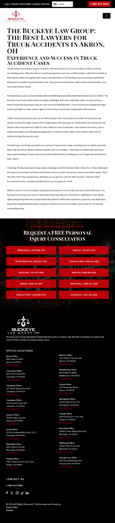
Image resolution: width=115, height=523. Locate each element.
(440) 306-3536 (66, 364)
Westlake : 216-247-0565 (31, 272)
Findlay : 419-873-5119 (84, 250)
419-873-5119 (12, 467)
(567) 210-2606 (13, 453)
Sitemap (9, 510)
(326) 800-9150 (66, 378)
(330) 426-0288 (13, 365)
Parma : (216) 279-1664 (31, 283)
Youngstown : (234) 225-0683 (84, 261)
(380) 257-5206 (66, 452)
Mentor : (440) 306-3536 (84, 272)
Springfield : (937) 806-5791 (31, 250)
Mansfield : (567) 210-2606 (84, 295)
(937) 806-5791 (66, 408)
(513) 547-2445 (13, 379)
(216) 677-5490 (13, 394)
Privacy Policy (12, 507)
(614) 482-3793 (13, 409)
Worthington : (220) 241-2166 (31, 261)
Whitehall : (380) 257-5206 (83, 283)
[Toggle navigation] (107, 16)
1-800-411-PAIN (99, 3)
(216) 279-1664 (66, 393)
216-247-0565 (65, 437)
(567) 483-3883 (66, 422)
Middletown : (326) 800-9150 (31, 295)
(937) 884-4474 (13, 423)
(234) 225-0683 (66, 466)
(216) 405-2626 (13, 438)
